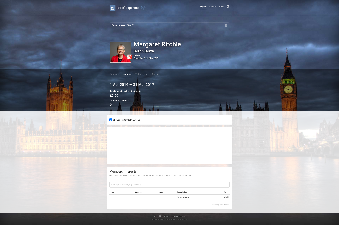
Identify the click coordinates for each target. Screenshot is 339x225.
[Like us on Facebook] (160, 216)
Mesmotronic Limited (168, 219)
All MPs (213, 6)
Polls (221, 6)
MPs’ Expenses (131, 8)
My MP (203, 6)
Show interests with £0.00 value (126, 120)
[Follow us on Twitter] (155, 216)
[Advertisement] (169, 145)
